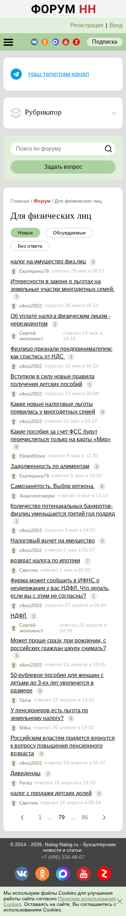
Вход (116, 25)
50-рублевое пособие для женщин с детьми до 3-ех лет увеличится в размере (57, 682)
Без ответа (30, 246)
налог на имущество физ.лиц (48, 261)
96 (85, 817)
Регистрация (86, 25)
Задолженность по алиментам (49, 466)
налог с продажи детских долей (51, 793)
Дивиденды (25, 773)
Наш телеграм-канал (58, 74)
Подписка (104, 42)
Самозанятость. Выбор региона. (52, 486)
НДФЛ (19, 616)
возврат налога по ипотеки (45, 561)
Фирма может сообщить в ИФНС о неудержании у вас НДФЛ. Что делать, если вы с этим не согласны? (60, 588)
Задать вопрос (63, 167)
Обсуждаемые (69, 232)
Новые (25, 232)
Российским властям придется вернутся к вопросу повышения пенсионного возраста (62, 745)
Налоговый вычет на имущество (52, 541)
